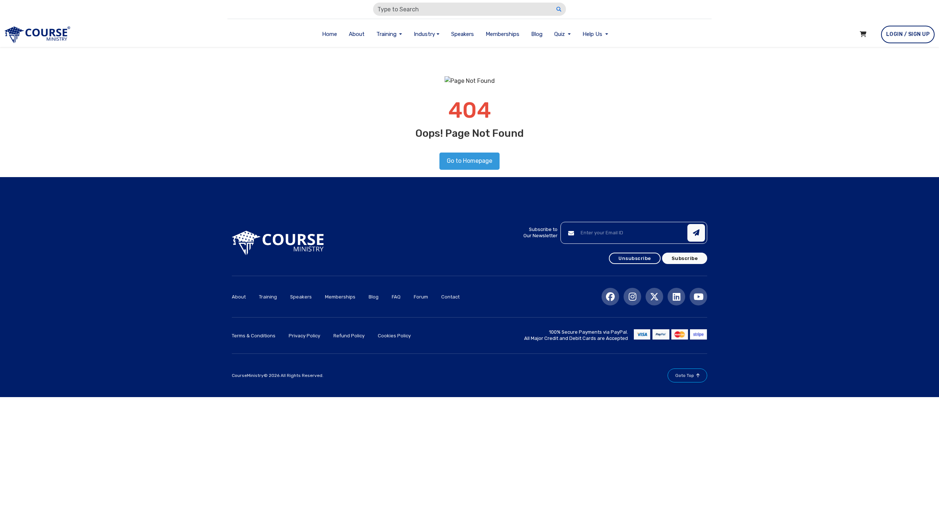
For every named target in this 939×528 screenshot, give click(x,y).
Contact (450, 297)
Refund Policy (349, 335)
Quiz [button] (560, 34)
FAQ (396, 297)
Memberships (502, 34)
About (357, 34)
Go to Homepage (469, 160)
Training (268, 297)
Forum (421, 297)
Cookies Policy (394, 335)
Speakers (462, 34)
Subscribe (685, 258)
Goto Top (684, 375)
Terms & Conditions (253, 335)
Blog (536, 34)
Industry (424, 34)
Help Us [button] (593, 34)
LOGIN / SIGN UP (908, 34)
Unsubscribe (634, 258)
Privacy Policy (304, 335)
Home (329, 34)
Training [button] (387, 34)
